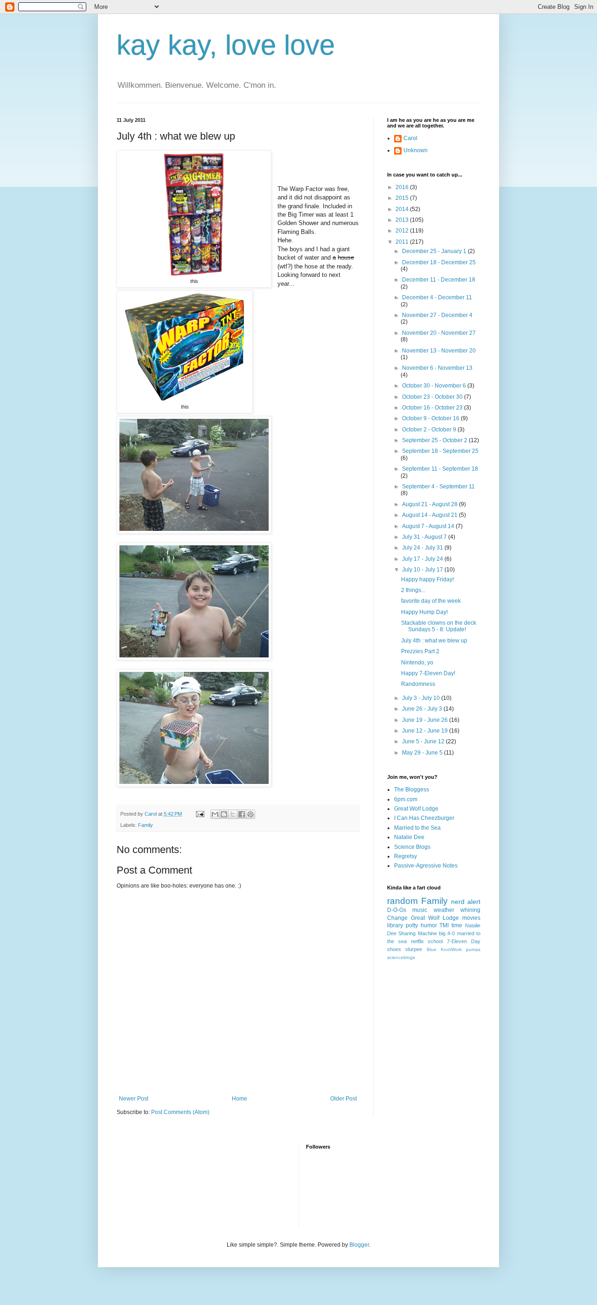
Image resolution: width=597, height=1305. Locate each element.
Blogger (359, 1245)
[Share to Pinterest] (250, 814)
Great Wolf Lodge (416, 808)
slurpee (413, 949)
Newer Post (133, 1098)
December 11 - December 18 (438, 279)
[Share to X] (232, 814)
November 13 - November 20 (439, 350)
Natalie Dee (409, 837)
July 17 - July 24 (423, 559)
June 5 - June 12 (424, 741)
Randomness (418, 684)
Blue (432, 949)
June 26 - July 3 (423, 708)
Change (397, 918)
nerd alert (465, 901)
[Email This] (215, 814)
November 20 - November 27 (439, 333)
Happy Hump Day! (424, 612)
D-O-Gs (396, 910)
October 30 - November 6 (434, 385)
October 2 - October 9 (430, 429)
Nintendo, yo (417, 662)
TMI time (450, 925)
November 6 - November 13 (437, 368)
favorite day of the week (431, 601)
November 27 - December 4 (437, 315)
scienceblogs (401, 957)
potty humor (421, 925)
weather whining (457, 910)
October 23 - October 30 (433, 397)
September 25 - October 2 (435, 440)
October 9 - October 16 (431, 418)
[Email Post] (200, 814)
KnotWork (451, 949)
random (402, 901)
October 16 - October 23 (433, 407)
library (395, 925)
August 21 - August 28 (430, 504)
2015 (403, 198)
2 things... (413, 590)
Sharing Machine (417, 933)
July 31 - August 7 (425, 537)
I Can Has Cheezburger (424, 818)
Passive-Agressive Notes (426, 865)
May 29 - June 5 (423, 752)
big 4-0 (447, 933)
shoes (394, 949)
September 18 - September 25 (440, 451)
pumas (473, 949)
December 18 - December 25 (439, 262)
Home (239, 1098)
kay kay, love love (226, 45)
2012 (403, 230)
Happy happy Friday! (427, 579)
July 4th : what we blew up (434, 640)
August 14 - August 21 (430, 515)
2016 (403, 187)
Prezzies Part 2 (420, 651)
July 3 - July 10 (421, 698)
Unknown (415, 150)
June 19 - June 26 (425, 720)
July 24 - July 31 (423, 547)
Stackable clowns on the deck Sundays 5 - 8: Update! (438, 626)
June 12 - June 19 (425, 730)
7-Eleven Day (463, 941)
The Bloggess (411, 789)
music (419, 910)
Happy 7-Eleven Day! (428, 673)
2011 (403, 242)
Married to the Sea (417, 828)
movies (471, 918)
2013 (403, 220)
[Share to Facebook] (241, 814)
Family (145, 825)
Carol (410, 138)
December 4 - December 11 (437, 297)
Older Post (343, 1098)
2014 (403, 209)
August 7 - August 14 (429, 526)
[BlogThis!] (224, 814)
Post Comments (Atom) (180, 1112)
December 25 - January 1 (435, 251)
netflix (417, 941)
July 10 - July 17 (423, 569)
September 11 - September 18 (440, 469)
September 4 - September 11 (438, 486)
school (435, 941)
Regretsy (405, 856)
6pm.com (405, 799)
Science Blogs (412, 847)
